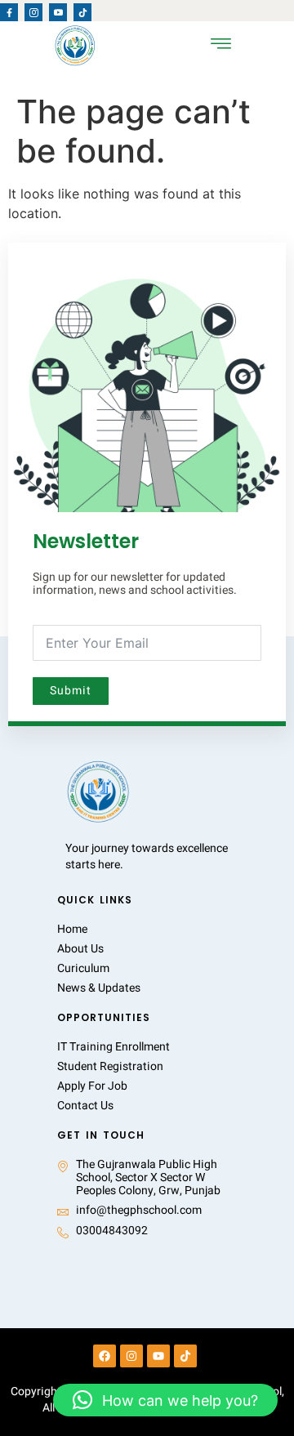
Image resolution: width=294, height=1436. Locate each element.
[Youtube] (158, 1356)
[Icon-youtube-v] (58, 12)
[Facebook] (104, 1356)
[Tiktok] (82, 12)
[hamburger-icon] (221, 45)
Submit (70, 690)
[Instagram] (131, 1356)
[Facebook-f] (9, 12)
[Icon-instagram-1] (33, 12)
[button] (165, 1400)
